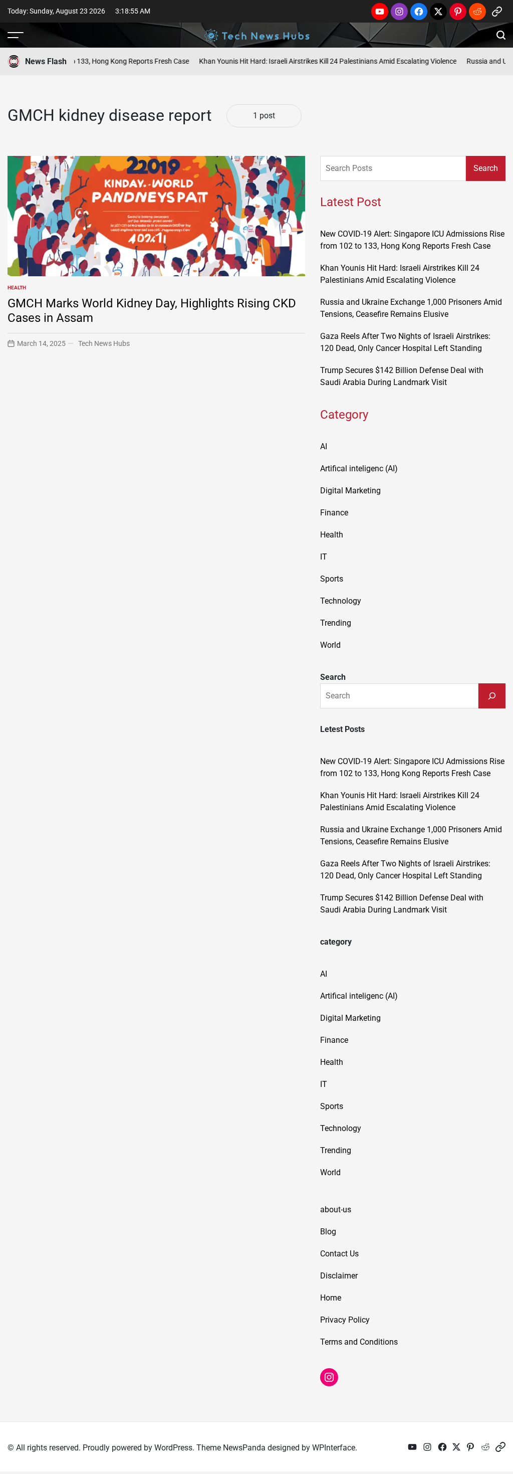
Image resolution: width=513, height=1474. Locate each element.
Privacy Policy (345, 1320)
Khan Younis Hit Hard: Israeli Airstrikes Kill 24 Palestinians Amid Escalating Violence (313, 61)
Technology (340, 601)
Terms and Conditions (359, 1342)
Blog (328, 1231)
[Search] (491, 695)
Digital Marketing (350, 490)
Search (485, 168)
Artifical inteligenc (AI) (359, 468)
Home (330, 1298)
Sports (331, 579)
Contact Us (339, 1253)
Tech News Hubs (104, 343)
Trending (335, 623)
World (330, 645)
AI (323, 446)
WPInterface (333, 1447)
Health (17, 287)
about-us (335, 1209)
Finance (334, 512)
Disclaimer (339, 1275)
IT (323, 557)
